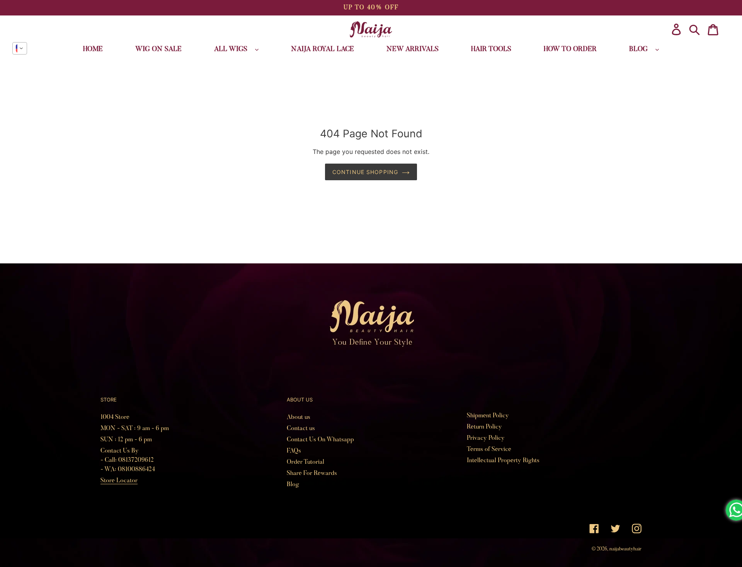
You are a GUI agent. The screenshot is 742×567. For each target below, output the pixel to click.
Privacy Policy (486, 438)
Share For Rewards (312, 473)
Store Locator (119, 481)
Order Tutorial (305, 462)
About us (298, 417)
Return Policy (484, 427)
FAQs (294, 451)
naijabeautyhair (625, 549)
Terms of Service (489, 449)
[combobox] (19, 48)
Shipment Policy (488, 416)
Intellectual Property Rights (503, 461)
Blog (293, 485)
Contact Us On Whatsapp (320, 440)
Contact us (301, 428)
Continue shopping (365, 172)
